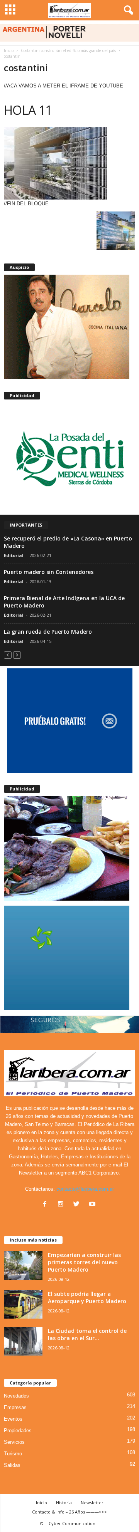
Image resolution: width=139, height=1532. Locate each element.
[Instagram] (62, 1205)
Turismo (13, 1453)
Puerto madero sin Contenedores (48, 572)
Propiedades (18, 1430)
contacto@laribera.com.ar (85, 1189)
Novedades (16, 1396)
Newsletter (92, 1502)
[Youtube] (93, 1205)
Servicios (14, 1442)
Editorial (14, 555)
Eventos (13, 1419)
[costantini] (69, 163)
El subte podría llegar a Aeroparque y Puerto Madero (87, 1297)
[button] (127, 10)
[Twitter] (78, 1205)
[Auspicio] (69, 327)
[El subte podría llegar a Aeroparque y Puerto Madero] (23, 1304)
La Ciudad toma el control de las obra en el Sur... (87, 1334)
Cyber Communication (72, 1523)
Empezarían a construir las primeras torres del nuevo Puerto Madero (84, 1262)
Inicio (9, 50)
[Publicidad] (69, 457)
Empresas (15, 1407)
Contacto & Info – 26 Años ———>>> (69, 1512)
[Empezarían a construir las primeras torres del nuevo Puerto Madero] (23, 1265)
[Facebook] (46, 1205)
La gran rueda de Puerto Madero (48, 631)
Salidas (12, 1465)
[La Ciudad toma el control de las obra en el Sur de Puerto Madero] (23, 1341)
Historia (64, 1502)
